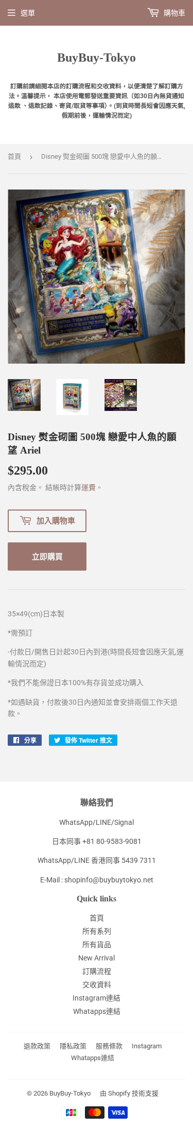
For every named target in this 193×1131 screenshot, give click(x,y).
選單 (28, 13)
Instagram (147, 1046)
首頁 (14, 156)
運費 (88, 487)
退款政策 (37, 1046)
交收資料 (96, 985)
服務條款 (109, 1046)
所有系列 (96, 931)
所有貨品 (96, 944)
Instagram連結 (96, 998)
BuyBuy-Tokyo (96, 57)
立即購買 (47, 556)
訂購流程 (96, 971)
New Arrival (96, 958)
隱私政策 (73, 1046)
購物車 (173, 13)
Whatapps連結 (96, 1011)
